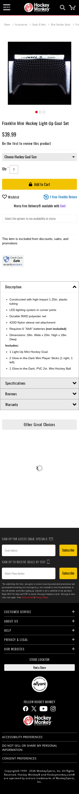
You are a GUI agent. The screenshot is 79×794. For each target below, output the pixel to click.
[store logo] (37, 7)
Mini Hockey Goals (61, 24)
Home (7, 24)
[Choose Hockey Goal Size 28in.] (39, 159)
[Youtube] (43, 708)
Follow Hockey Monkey (39, 702)
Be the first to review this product (26, 143)
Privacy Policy (42, 597)
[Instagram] (53, 708)
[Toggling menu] (6, 7)
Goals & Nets (39, 24)
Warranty (11, 404)
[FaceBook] (25, 708)
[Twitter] (33, 708)
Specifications (15, 383)
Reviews (11, 393)
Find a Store (39, 667)
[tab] (39, 287)
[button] (36, 111)
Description (13, 286)
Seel (63, 205)
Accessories (21, 24)
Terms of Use (27, 597)
